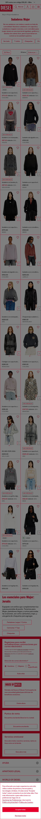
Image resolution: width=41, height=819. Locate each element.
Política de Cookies (26, 802)
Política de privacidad (10, 802)
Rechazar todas (20, 816)
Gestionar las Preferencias (11, 800)
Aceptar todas (20, 809)
